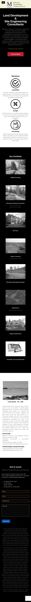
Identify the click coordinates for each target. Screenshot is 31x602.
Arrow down (15, 62)
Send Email (6, 521)
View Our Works (15, 54)
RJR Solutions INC (23, 591)
